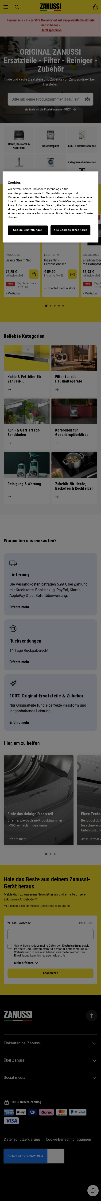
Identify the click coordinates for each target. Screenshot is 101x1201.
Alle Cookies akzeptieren (70, 229)
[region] (51, 206)
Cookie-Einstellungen (28, 229)
